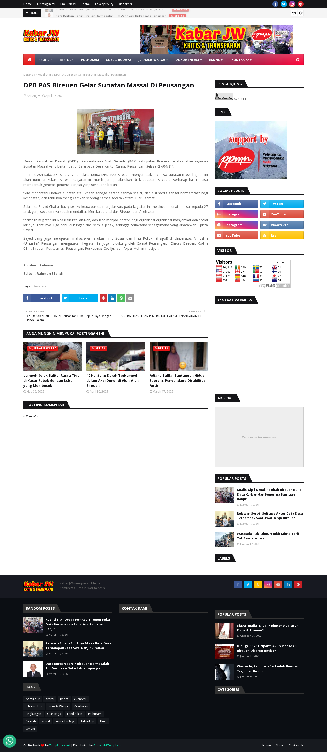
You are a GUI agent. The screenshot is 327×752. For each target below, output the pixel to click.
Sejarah (31, 721)
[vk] (282, 225)
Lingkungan (33, 714)
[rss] (282, 235)
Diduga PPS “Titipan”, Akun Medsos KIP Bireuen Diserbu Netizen (268, 648)
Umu (103, 721)
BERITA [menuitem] (65, 60)
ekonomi (80, 699)
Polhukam (94, 714)
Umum (30, 729)
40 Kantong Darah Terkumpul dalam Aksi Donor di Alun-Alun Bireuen (112, 380)
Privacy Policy (104, 4)
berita (64, 699)
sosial (46, 721)
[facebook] (275, 4)
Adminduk (33, 699)
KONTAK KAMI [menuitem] (242, 60)
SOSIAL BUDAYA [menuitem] (118, 60)
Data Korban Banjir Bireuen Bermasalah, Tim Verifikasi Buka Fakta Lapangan (111, 13)
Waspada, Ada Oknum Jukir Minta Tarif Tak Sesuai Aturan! (268, 536)
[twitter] (284, 4)
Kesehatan (45, 75)
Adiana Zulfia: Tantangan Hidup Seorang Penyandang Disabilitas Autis (178, 380)
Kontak (85, 4)
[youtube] (282, 214)
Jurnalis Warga (58, 706)
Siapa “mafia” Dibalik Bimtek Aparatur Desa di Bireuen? (267, 627)
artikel (50, 699)
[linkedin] (288, 584)
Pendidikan (74, 714)
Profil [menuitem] (44, 60)
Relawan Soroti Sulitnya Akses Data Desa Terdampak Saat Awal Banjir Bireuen (270, 515)
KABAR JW (33, 96)
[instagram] (292, 4)
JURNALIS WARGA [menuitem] (151, 60)
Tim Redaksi (68, 4)
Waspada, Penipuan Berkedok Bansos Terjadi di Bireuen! (267, 668)
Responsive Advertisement (259, 437)
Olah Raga (54, 714)
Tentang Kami (46, 4)
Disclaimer (125, 4)
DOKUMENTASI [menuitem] (187, 60)
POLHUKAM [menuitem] (90, 60)
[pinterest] (301, 4)
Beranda (29, 75)
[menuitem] (29, 59)
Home (27, 4)
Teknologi (87, 721)
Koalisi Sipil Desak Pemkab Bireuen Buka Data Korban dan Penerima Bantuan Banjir (269, 494)
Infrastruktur (34, 706)
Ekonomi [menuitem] (216, 60)
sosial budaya (65, 721)
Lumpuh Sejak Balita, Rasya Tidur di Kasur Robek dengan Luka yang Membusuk (52, 380)
